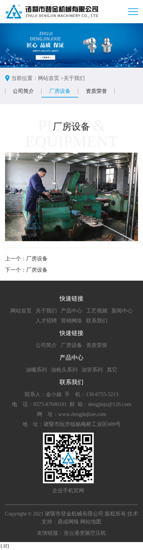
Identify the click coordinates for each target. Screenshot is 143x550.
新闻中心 (122, 310)
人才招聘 (46, 320)
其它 (112, 370)
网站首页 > (51, 78)
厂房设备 (60, 91)
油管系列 (92, 370)
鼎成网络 (68, 521)
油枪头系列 (64, 370)
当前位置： (24, 78)
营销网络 (71, 320)
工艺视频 (96, 310)
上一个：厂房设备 (26, 258)
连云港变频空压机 (85, 533)
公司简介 (23, 91)
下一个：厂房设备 (26, 270)
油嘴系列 (36, 370)
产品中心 (71, 310)
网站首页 (21, 310)
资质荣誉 (96, 91)
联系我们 (96, 320)
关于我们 (74, 78)
